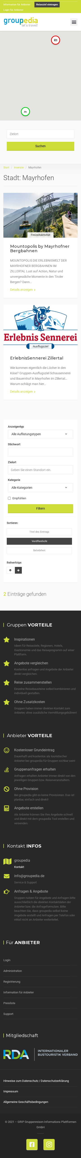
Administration (12, 971)
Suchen (40, 146)
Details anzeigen (21, 289)
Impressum (10, 1091)
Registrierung (11, 981)
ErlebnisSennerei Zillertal (36, 358)
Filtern (40, 508)
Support (8, 1014)
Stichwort (14, 444)
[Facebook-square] (32, 1144)
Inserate (19, 167)
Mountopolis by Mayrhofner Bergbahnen (40, 248)
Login (6, 960)
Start (6, 167)
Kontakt (19, 867)
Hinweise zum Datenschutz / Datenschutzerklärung (36, 1081)
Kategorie (14, 480)
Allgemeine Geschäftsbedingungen (25, 1102)
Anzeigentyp (16, 426)
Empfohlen (19, 498)
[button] (74, 22)
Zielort (12, 462)
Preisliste (9, 1003)
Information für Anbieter (18, 992)
